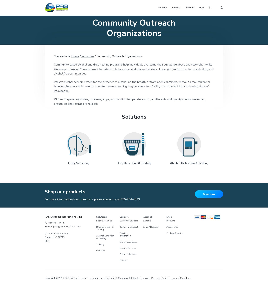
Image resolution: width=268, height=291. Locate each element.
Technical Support (129, 227)
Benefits (147, 221)
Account (147, 217)
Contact (123, 260)
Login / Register (151, 227)
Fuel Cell (100, 250)
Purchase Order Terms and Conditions (171, 278)
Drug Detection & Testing (134, 163)
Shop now (209, 194)
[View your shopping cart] (210, 8)
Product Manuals (128, 254)
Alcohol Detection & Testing (189, 163)
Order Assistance (128, 242)
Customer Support (129, 221)
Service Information (125, 234)
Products (170, 221)
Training (100, 244)
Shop (169, 217)
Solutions (101, 217)
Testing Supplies (174, 233)
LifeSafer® (111, 278)
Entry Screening (78, 163)
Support (124, 217)
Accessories (172, 227)
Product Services (128, 248)
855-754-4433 (130, 199)
